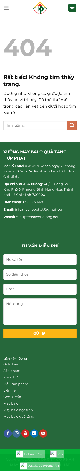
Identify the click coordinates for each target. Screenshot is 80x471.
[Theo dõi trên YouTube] (43, 433)
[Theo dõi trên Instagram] (16, 433)
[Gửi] (72, 125)
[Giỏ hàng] (72, 8)
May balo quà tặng (18, 416)
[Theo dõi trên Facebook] (8, 433)
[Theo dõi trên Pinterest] (25, 433)
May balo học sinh (18, 410)
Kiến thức (11, 377)
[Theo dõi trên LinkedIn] (34, 433)
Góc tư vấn (12, 397)
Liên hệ (9, 390)
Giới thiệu (11, 364)
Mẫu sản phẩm (15, 384)
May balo (10, 403)
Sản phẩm (11, 371)
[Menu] (6, 8)
